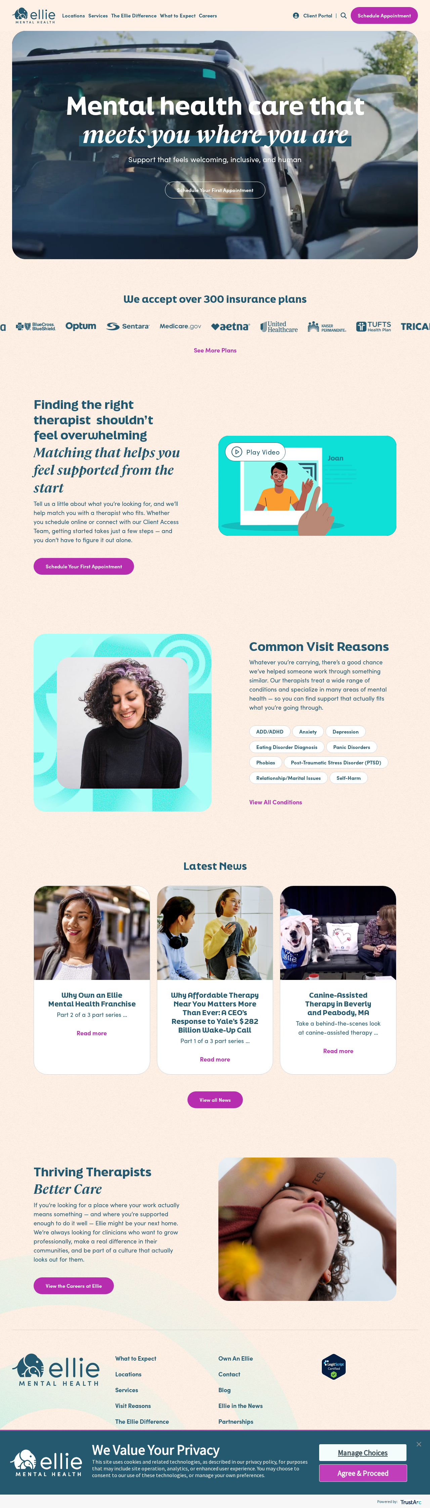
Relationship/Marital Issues (288, 777)
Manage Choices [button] (363, 1452)
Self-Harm (349, 777)
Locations (73, 15)
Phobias (265, 762)
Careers (208, 15)
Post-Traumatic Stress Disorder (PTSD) (336, 762)
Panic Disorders (351, 746)
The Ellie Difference (134, 15)
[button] (419, 1443)
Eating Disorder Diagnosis (286, 746)
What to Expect (178, 15)
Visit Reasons (133, 1405)
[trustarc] (410, 1501)
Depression (346, 731)
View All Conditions (275, 802)
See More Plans (215, 350)
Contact (229, 1374)
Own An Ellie (235, 1358)
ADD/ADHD (270, 731)
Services (98, 15)
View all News (215, 1099)
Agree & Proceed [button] (363, 1473)
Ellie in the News (240, 1405)
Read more (106, 1032)
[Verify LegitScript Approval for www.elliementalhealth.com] (333, 1366)
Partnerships (235, 1421)
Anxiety (308, 731)
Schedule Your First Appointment (215, 189)
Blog (224, 1389)
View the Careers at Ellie (74, 1285)
